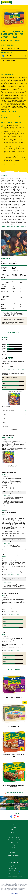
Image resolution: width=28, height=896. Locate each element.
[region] (14, 887)
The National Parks (14, 858)
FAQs (14, 845)
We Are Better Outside (14, 840)
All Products (14, 830)
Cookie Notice (14, 873)
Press (14, 847)
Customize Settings (14, 893)
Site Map (14, 827)
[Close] (26, 881)
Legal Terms (14, 866)
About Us (14, 835)
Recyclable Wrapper (14, 855)
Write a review (16, 40)
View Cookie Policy (8, 890)
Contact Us (14, 842)
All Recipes (14, 832)
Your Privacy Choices (14, 871)
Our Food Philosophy (14, 837)
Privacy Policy (14, 868)
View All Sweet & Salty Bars (9, 165)
